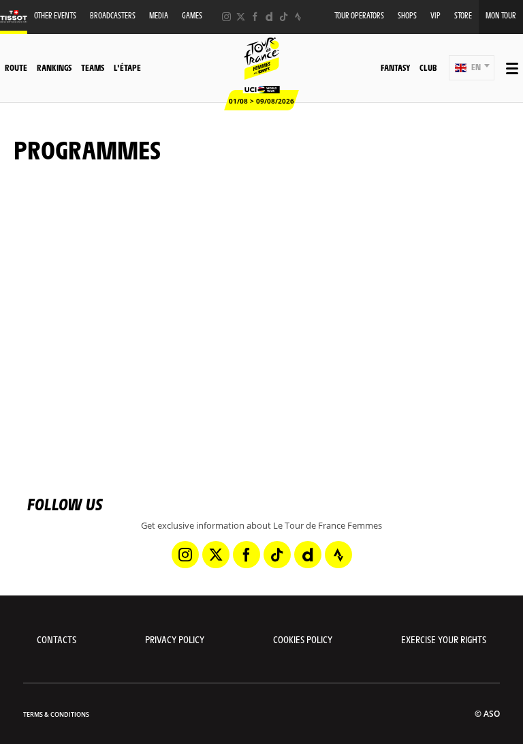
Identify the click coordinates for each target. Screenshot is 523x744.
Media (158, 15)
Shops (407, 15)
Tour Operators (359, 15)
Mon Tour (501, 15)
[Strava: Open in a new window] (298, 17)
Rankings (54, 67)
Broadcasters (113, 15)
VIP (435, 15)
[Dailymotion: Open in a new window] (269, 17)
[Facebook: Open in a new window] (255, 17)
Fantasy (395, 67)
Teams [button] (92, 67)
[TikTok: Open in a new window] (283, 17)
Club (428, 67)
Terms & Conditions (56, 714)
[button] (471, 67)
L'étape (127, 67)
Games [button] (192, 15)
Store (463, 15)
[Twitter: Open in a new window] (241, 17)
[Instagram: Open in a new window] (226, 17)
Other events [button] (55, 15)
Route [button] (16, 67)
